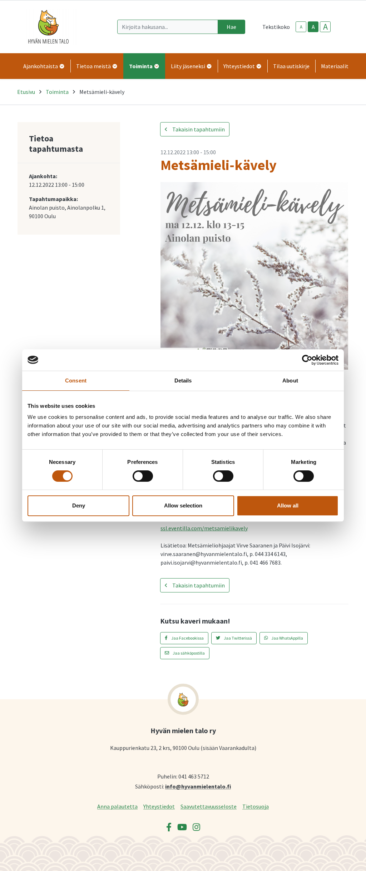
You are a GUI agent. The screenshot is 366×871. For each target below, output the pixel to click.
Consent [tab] (75, 380)
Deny (78, 505)
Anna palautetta (117, 806)
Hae (231, 26)
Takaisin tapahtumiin (198, 129)
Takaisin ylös (340, 858)
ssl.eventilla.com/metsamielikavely (204, 528)
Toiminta (57, 91)
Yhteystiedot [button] (239, 66)
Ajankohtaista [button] (41, 66)
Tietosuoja (255, 806)
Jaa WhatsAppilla (287, 638)
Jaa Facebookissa (187, 638)
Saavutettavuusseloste (208, 806)
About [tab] (290, 380)
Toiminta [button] (141, 66)
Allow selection (183, 505)
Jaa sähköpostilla (188, 653)
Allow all (287, 505)
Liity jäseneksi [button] (188, 66)
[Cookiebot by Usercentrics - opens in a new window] (307, 360)
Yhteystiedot (159, 806)
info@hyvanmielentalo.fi (198, 786)
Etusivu (26, 91)
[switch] (143, 476)
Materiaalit (334, 66)
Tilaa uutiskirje (291, 66)
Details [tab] (183, 380)
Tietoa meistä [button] (94, 66)
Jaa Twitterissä (237, 638)
